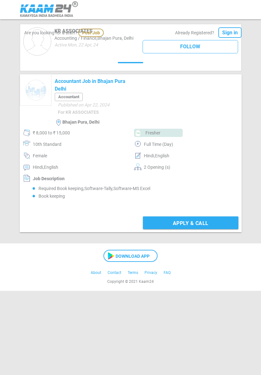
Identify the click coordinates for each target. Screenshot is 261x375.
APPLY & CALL (190, 223)
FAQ (167, 272)
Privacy (151, 272)
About (96, 272)
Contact (114, 272)
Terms (133, 272)
